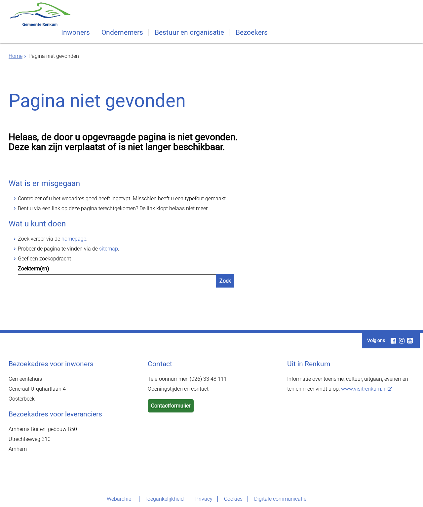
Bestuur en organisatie (189, 32)
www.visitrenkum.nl (364, 389)
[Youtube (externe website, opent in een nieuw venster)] (409, 340)
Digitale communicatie (280, 499)
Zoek (225, 281)
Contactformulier (170, 406)
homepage (73, 239)
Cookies (233, 499)
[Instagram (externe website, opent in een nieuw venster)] (401, 340)
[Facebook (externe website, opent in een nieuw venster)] (393, 340)
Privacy (203, 499)
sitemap (108, 249)
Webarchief (120, 499)
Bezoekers (252, 32)
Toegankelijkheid (164, 499)
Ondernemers (122, 32)
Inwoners (75, 32)
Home (15, 56)
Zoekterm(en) (33, 268)
